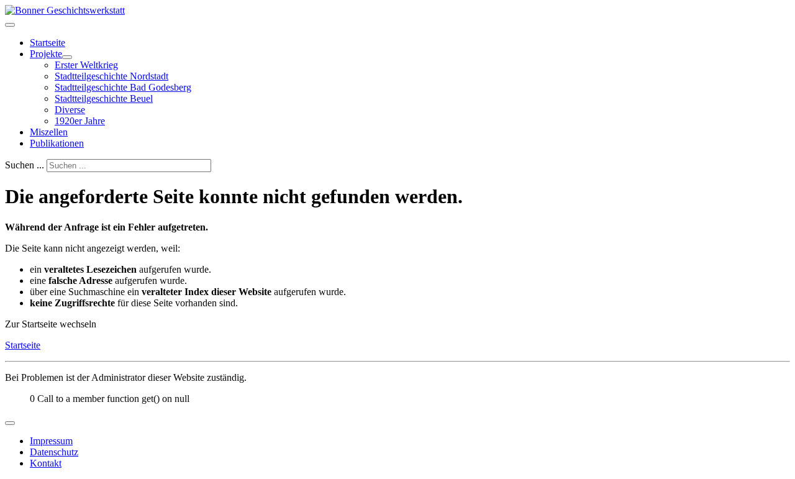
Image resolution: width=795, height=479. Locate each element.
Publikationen (57, 143)
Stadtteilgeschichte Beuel (104, 98)
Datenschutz (54, 452)
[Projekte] (67, 57)
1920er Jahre (80, 121)
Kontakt (45, 463)
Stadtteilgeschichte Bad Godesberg (123, 87)
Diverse (70, 109)
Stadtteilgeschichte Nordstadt (111, 76)
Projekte (46, 53)
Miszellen (49, 132)
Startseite (47, 42)
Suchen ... (24, 165)
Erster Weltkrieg (86, 65)
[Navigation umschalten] (10, 25)
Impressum (51, 441)
